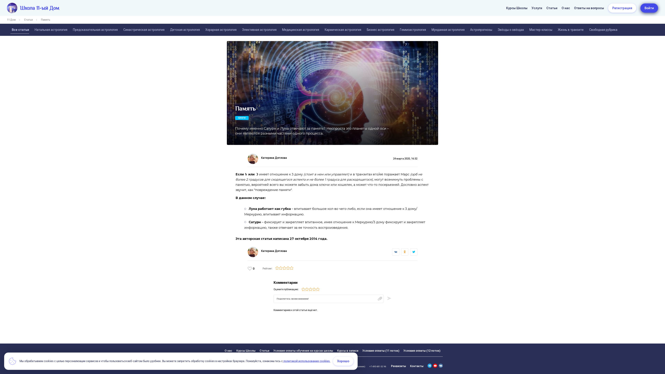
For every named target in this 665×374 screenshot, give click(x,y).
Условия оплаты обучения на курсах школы (303, 350)
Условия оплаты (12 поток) (422, 350)
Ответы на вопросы (589, 8)
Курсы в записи (347, 350)
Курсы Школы (516, 8)
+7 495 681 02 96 (377, 366)
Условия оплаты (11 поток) (380, 350)
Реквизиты (398, 366)
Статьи (551, 8)
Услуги (537, 8)
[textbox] (329, 299)
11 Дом (11, 19)
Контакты (416, 366)
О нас (566, 8)
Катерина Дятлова (274, 157)
